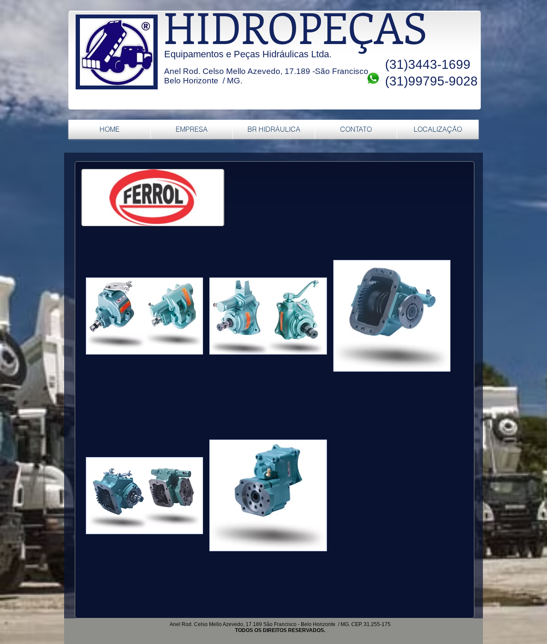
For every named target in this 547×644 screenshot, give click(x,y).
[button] (144, 315)
